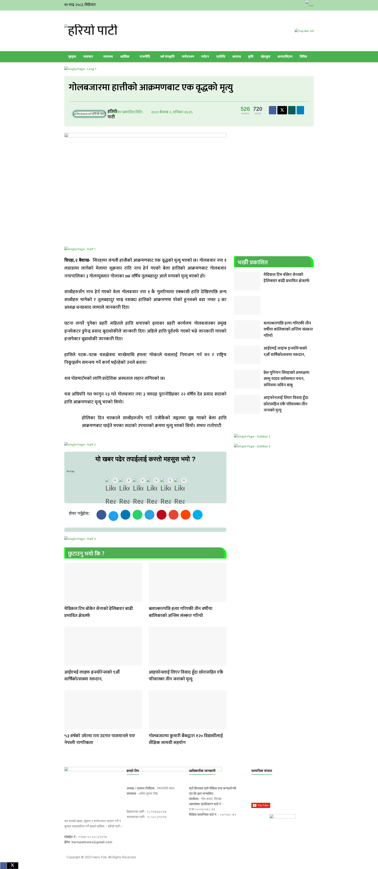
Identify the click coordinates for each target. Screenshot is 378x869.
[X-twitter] (277, 791)
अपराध (236, 56)
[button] (101, 515)
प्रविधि (220, 56)
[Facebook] (256, 791)
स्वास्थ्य (108, 56)
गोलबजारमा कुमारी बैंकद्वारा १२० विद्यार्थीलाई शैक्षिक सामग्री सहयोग (186, 739)
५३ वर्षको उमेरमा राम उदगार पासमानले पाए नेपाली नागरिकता (99, 739)
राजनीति (145, 56)
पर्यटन (205, 56)
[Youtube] (298, 791)
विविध (303, 56)
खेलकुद (265, 56)
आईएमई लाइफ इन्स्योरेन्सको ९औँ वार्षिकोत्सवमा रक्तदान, (91, 675)
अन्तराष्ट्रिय (284, 56)
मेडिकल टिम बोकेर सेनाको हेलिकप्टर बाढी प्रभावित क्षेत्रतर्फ (98, 612)
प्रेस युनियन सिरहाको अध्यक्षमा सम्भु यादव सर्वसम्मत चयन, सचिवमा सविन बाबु (286, 378)
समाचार (88, 56)
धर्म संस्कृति (167, 56)
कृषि (250, 56)
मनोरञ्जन (188, 56)
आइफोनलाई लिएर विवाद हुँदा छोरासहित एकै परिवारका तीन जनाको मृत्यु (186, 675)
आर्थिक (124, 56)
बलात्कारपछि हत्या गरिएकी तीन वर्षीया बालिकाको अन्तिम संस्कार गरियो (180, 612)
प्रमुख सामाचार (68, 599)
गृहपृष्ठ (72, 56)
